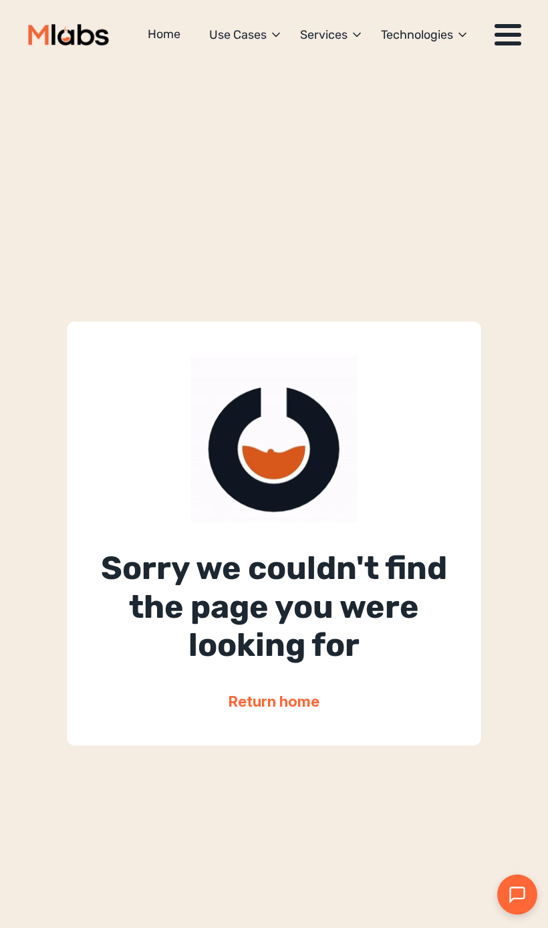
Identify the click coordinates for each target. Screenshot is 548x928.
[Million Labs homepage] (68, 34)
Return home (274, 701)
